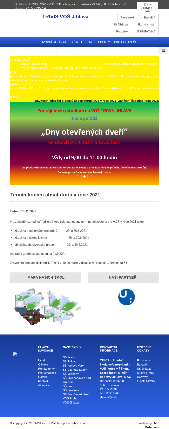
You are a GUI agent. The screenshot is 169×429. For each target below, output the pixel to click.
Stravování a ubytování (15, 80)
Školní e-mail (146, 24)
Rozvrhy (122, 31)
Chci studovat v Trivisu (146, 7)
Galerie (43, 376)
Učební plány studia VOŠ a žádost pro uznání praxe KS (36, 76)
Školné (4, 92)
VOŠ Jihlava (71, 402)
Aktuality (15, 96)
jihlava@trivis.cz (110, 397)
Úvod (41, 360)
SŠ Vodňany (71, 373)
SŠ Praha (69, 357)
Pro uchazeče (125, 42)
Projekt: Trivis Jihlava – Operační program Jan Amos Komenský (61, 67)
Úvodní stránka (53, 42)
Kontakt (5, 96)
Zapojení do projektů (33, 63)
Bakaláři (149, 17)
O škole (76, 42)
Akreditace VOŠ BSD (116, 63)
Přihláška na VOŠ (11, 88)
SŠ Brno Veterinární (76, 394)
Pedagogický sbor (148, 76)
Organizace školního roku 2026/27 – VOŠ (99, 76)
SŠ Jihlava (120, 24)
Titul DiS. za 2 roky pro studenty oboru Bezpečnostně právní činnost (67, 88)
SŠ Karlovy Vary (73, 365)
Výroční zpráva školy (143, 63)
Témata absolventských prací (49, 80)
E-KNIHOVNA (146, 31)
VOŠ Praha (70, 398)
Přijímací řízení (121, 88)
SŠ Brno (68, 386)
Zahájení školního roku (146, 88)
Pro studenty (98, 42)
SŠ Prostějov (71, 390)
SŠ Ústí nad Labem (75, 369)
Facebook (128, 17)
